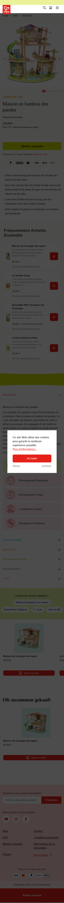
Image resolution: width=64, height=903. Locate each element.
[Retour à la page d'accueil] (7, 9)
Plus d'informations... (25, 449)
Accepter (32, 458)
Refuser (16, 466)
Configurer (46, 466)
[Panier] (51, 7)
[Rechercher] (44, 7)
